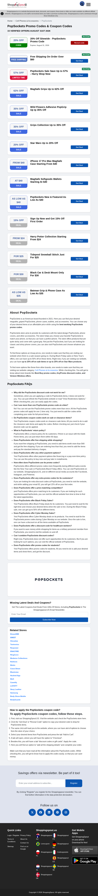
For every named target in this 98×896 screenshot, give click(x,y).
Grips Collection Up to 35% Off (47, 125)
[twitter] (32, 812)
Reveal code (79, 43)
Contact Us (24, 843)
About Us (23, 839)
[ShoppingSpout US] (17, 5)
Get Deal (79, 61)
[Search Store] (82, 3)
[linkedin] (49, 812)
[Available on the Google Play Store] (85, 860)
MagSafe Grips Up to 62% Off (47, 89)
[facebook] (40, 812)
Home (10, 21)
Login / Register (13, 835)
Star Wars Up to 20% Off (44, 143)
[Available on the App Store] (85, 850)
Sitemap (10, 846)
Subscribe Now (49, 620)
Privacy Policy (25, 835)
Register (73, 783)
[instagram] (65, 812)
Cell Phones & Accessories (27, 21)
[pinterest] (57, 812)
